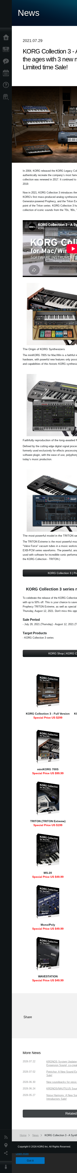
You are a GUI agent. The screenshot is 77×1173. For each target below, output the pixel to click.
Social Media (7, 1153)
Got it (30, 1160)
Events (7, 73)
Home (7, 38)
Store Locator (7, 97)
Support (7, 85)
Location (7, 1145)
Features (7, 61)
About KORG (7, 1167)
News (7, 1137)
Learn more (22, 1153)
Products (7, 49)
